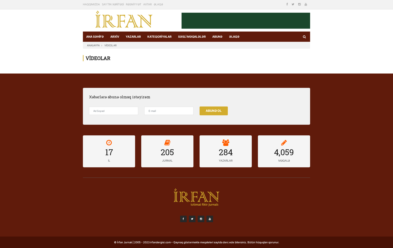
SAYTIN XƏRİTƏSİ (113, 4)
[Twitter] (293, 4)
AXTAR (147, 4)
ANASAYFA (93, 45)
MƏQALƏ (284, 160)
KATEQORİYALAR (159, 36)
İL (109, 160)
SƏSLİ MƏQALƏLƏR (192, 36)
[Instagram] (300, 4)
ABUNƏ (217, 36)
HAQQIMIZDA (91, 4)
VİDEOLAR (110, 45)
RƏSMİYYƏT (133, 4)
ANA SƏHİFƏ (95, 36)
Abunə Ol (214, 111)
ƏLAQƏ (158, 4)
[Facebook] (288, 4)
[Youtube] (306, 4)
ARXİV (114, 36)
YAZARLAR (133, 36)
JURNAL (167, 160)
